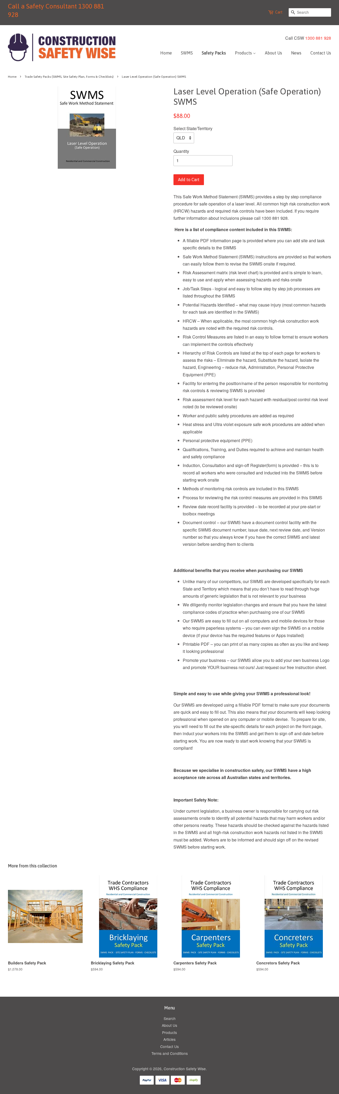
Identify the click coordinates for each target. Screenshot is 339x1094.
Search (170, 1018)
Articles (169, 1039)
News (296, 53)
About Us (273, 53)
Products (244, 53)
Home (166, 53)
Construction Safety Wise (185, 1068)
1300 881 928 (318, 38)
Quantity (181, 151)
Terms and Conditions (169, 1053)
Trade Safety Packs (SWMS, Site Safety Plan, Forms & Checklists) (69, 77)
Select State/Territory (192, 128)
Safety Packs (214, 53)
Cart (279, 12)
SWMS (187, 53)
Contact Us (320, 53)
